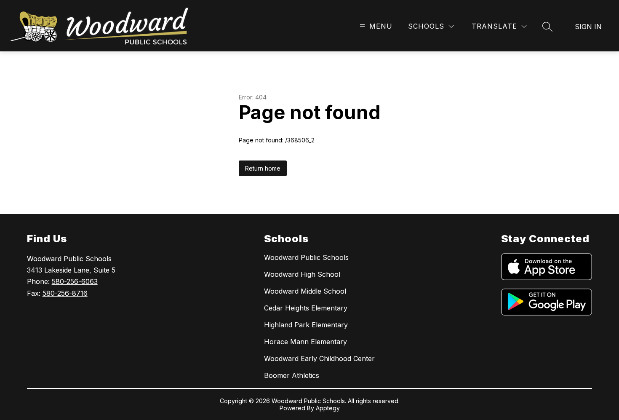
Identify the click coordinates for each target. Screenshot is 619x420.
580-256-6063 (75, 281)
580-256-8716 (65, 293)
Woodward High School (302, 274)
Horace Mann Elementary (305, 341)
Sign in (588, 26)
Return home (262, 168)
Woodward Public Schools (306, 257)
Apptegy (328, 408)
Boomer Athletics (291, 375)
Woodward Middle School (305, 291)
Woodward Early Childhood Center (319, 358)
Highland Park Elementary (306, 325)
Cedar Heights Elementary (305, 308)
